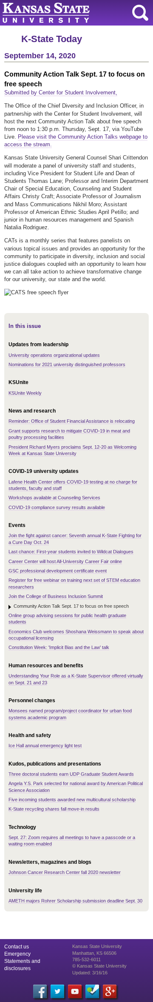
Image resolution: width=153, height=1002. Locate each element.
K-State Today (51, 39)
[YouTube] (75, 991)
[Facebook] (40, 991)
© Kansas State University (99, 965)
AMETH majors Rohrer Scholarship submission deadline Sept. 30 (75, 900)
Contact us (16, 947)
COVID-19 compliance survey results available (56, 507)
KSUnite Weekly (25, 393)
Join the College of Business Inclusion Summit (55, 596)
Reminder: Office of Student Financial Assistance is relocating (71, 421)
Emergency (17, 954)
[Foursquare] (92, 991)
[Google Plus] (109, 991)
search (140, 12)
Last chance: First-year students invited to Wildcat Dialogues (70, 551)
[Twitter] (57, 991)
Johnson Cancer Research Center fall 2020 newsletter (64, 872)
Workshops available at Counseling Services (54, 497)
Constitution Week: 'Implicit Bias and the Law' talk (58, 647)
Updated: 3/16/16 (90, 972)
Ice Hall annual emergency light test (45, 745)
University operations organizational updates (54, 355)
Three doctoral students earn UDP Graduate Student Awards (71, 774)
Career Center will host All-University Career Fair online (65, 561)
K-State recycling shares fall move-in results (53, 808)
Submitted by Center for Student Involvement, (60, 92)
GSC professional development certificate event (57, 570)
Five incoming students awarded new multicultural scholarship (72, 799)
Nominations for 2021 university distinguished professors (66, 364)
